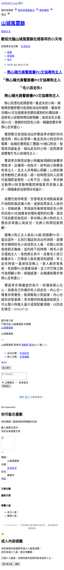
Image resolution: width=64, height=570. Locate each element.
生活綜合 (25, 46)
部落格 (10, 56)
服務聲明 (32, 528)
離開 (17, 564)
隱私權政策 (53, 525)
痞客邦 (25, 345)
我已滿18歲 (7, 564)
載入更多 (6, 368)
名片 (9, 59)
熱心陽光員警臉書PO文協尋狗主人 (34, 72)
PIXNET (14, 525)
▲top (4, 362)
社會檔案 (24, 357)
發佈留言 (6, 386)
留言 (31, 345)
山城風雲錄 (13, 23)
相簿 (9, 52)
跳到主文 (6, 31)
